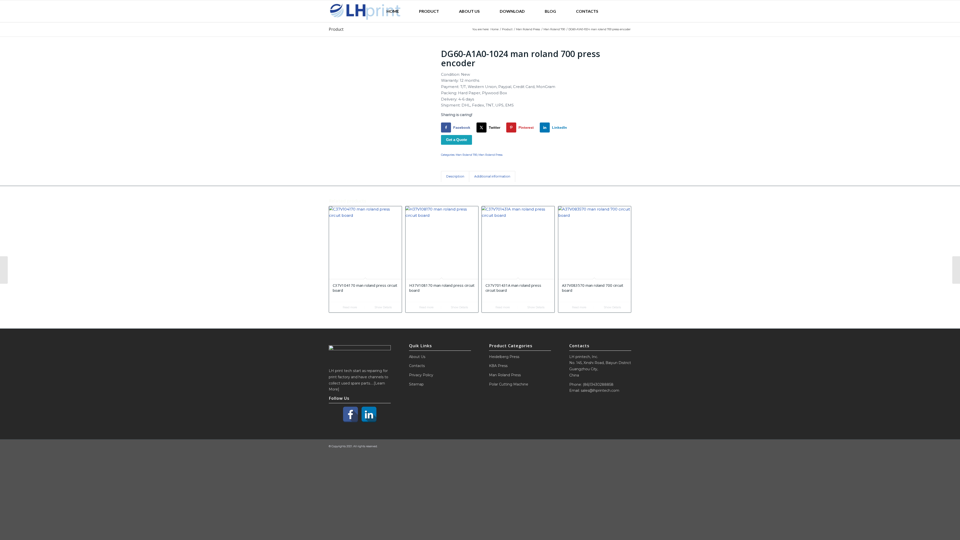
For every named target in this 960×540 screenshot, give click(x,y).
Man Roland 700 (466, 154)
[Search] (619, 11)
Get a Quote (456, 140)
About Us (417, 356)
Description (455, 176)
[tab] (455, 176)
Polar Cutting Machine (508, 384)
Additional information (492, 176)
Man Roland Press (490, 154)
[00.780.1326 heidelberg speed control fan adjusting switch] (4, 270)
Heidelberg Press (504, 356)
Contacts (417, 366)
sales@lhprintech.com (600, 390)
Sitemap (416, 384)
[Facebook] (350, 414)
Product (336, 29)
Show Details (383, 307)
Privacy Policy (421, 375)
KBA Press (498, 366)
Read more (349, 307)
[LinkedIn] (369, 414)
